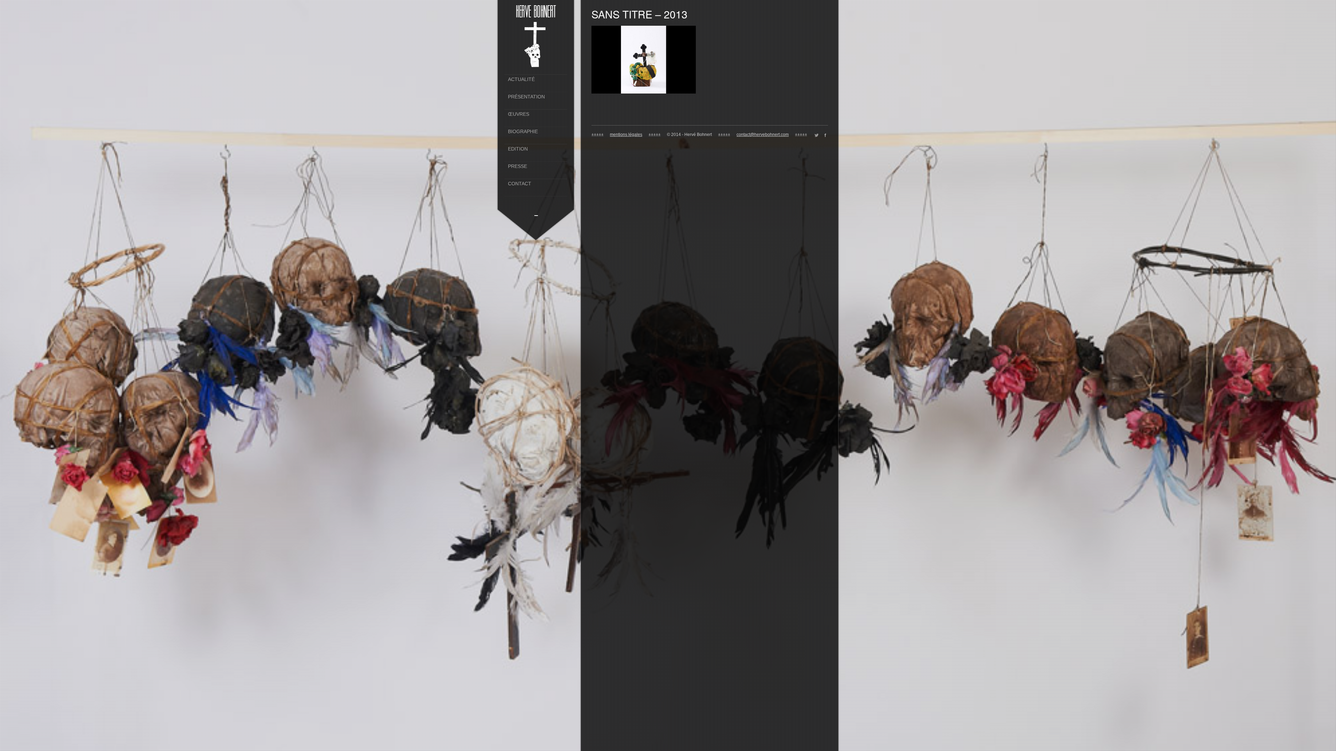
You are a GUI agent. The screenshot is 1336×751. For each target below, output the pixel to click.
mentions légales (626, 134)
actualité (521, 79)
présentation (526, 96)
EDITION (518, 149)
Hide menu (536, 213)
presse (517, 166)
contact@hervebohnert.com (763, 134)
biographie (523, 131)
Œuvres (518, 114)
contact (519, 183)
